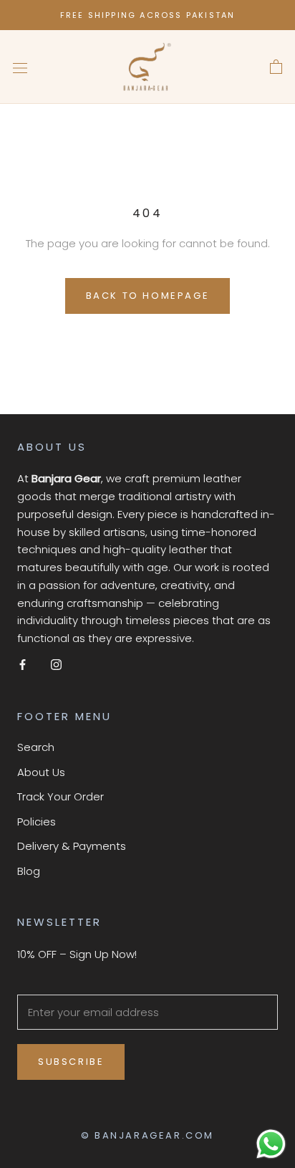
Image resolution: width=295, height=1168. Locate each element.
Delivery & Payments (71, 845)
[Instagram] (56, 665)
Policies (36, 821)
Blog (28, 871)
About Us (41, 772)
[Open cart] (276, 67)
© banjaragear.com (147, 1135)
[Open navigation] (20, 67)
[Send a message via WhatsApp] (271, 1144)
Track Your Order (60, 796)
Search (35, 747)
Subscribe (71, 1061)
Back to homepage (148, 295)
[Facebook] (22, 665)
